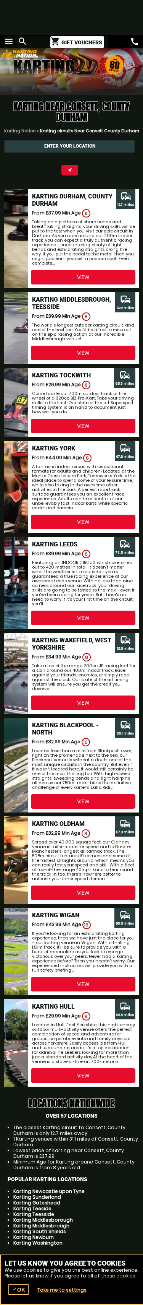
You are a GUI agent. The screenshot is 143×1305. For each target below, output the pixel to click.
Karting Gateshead (36, 1202)
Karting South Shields (39, 1231)
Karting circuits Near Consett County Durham (89, 131)
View (83, 277)
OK (18, 1289)
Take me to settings (62, 1290)
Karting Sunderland (37, 1197)
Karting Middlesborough (43, 1220)
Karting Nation (20, 131)
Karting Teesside (33, 1214)
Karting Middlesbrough (41, 1225)
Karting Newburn (33, 1237)
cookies (125, 1275)
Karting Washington (38, 1243)
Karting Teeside (32, 1208)
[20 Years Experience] (108, 72)
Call (134, 41)
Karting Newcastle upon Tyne (49, 1191)
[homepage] (57, 53)
